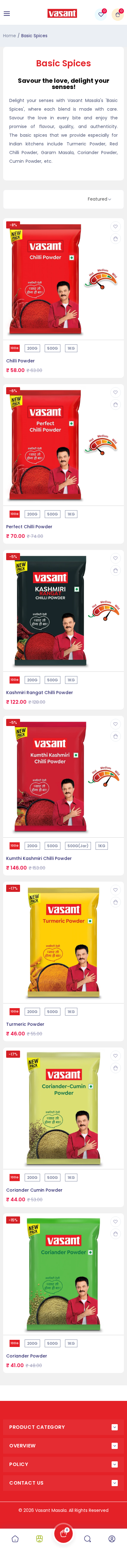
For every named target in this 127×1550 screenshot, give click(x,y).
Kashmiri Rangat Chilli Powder (39, 692)
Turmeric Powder (25, 1024)
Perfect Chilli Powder (29, 527)
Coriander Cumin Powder (34, 1190)
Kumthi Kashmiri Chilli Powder (39, 858)
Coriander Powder (26, 1356)
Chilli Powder (20, 361)
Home (9, 36)
